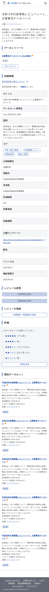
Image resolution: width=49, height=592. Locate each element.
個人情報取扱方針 (24, 583)
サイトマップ (32, 586)
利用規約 (11, 583)
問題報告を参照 (24, 301)
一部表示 (23, 87)
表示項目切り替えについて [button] (13, 82)
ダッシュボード (18, 586)
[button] (45, 3)
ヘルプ (41, 580)
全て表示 (30, 87)
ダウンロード (10, 66)
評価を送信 (24, 364)
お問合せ (37, 583)
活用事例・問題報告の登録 (24, 315)
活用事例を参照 (24, 294)
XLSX (5, 412)
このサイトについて (12, 580)
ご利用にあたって (29, 580)
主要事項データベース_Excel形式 (16, 56)
